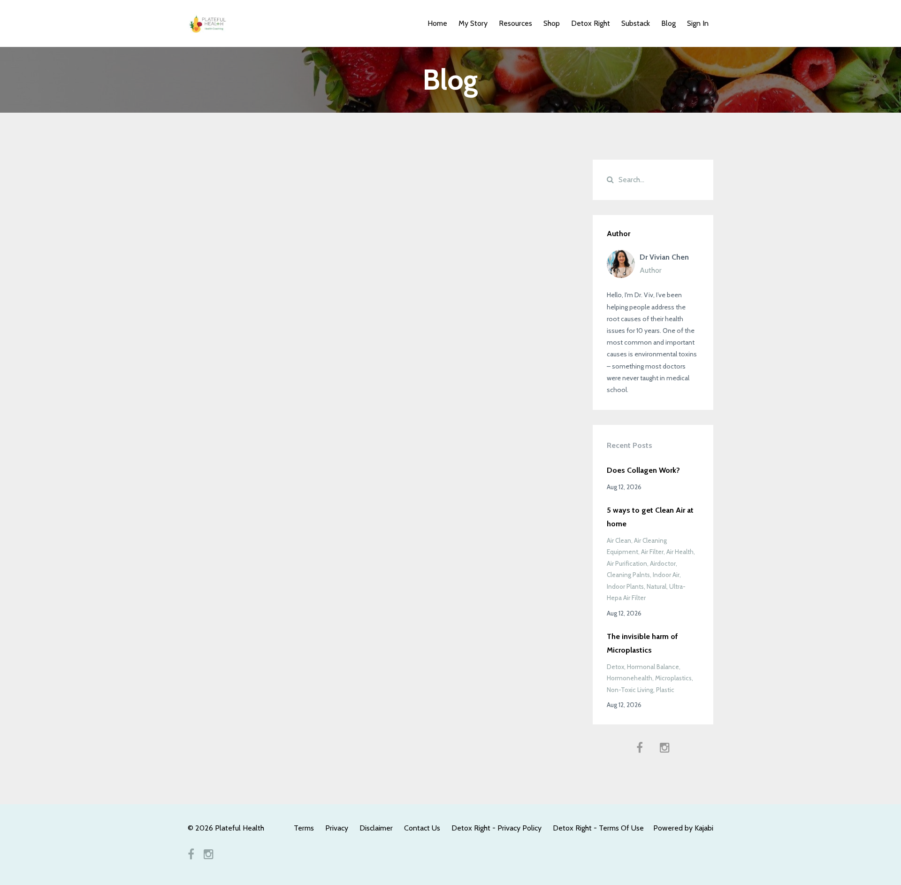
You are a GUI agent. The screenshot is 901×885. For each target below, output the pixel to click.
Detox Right (590, 23)
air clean (619, 540)
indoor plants (625, 586)
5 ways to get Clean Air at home (650, 517)
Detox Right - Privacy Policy (496, 827)
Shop (551, 23)
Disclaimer (376, 827)
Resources (515, 23)
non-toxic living (630, 689)
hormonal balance (653, 666)
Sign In (698, 23)
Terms (304, 827)
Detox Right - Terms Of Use (598, 827)
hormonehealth (629, 678)
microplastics (673, 678)
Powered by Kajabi (683, 827)
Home (437, 23)
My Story (473, 23)
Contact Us (422, 827)
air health (680, 551)
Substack (635, 23)
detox (615, 666)
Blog (668, 23)
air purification (627, 563)
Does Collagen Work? (643, 470)
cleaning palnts (628, 574)
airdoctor (663, 563)
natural (656, 586)
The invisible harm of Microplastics (642, 643)
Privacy (336, 827)
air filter (652, 551)
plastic (665, 689)
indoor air (666, 574)
